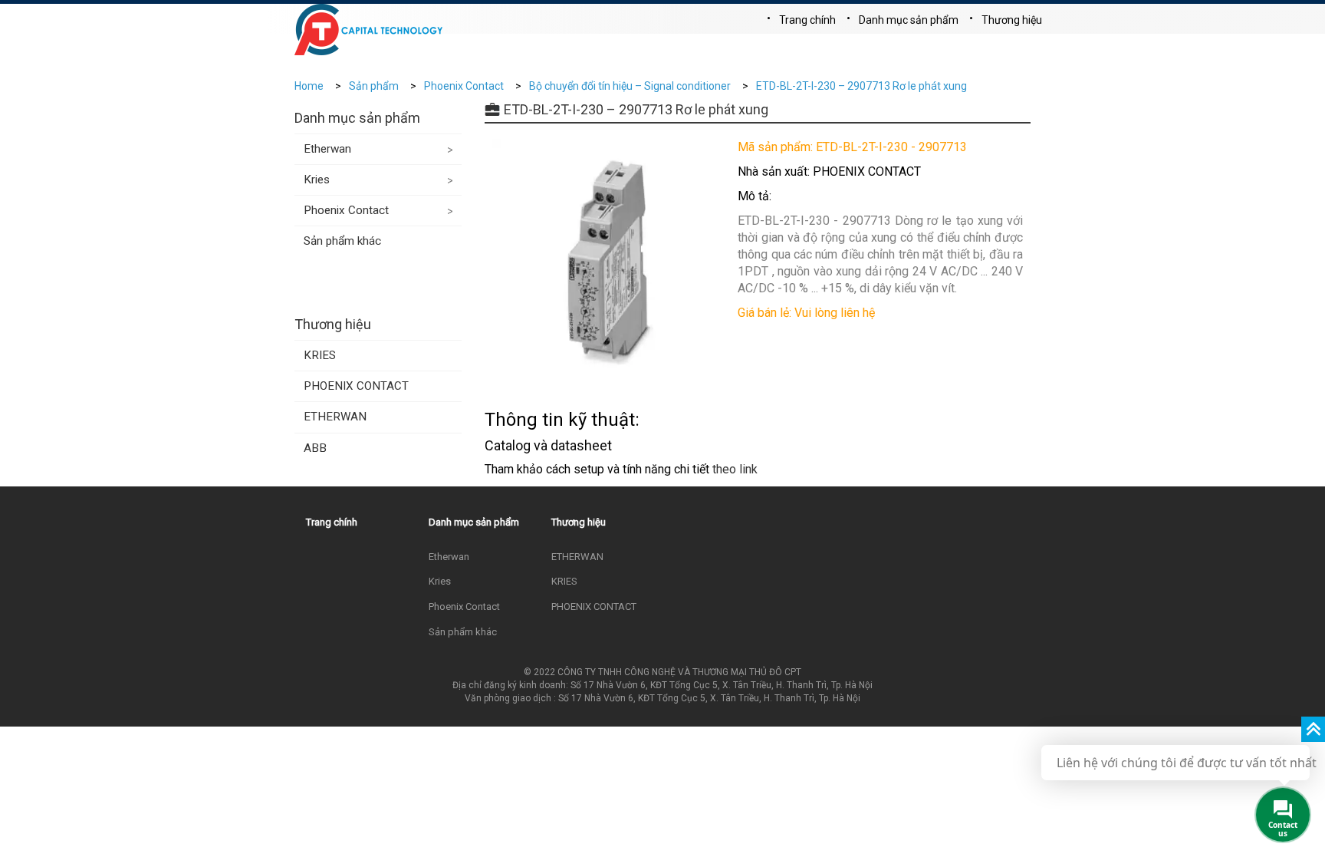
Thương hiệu (1011, 20)
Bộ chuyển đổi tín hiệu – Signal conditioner (630, 86)
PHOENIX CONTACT (356, 386)
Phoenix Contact (464, 86)
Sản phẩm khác (342, 241)
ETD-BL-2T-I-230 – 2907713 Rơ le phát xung (861, 86)
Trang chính (807, 20)
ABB (315, 448)
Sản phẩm (374, 86)
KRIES (320, 355)
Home (309, 86)
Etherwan (327, 149)
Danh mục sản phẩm (908, 20)
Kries (317, 179)
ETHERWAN (335, 417)
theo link (735, 469)
